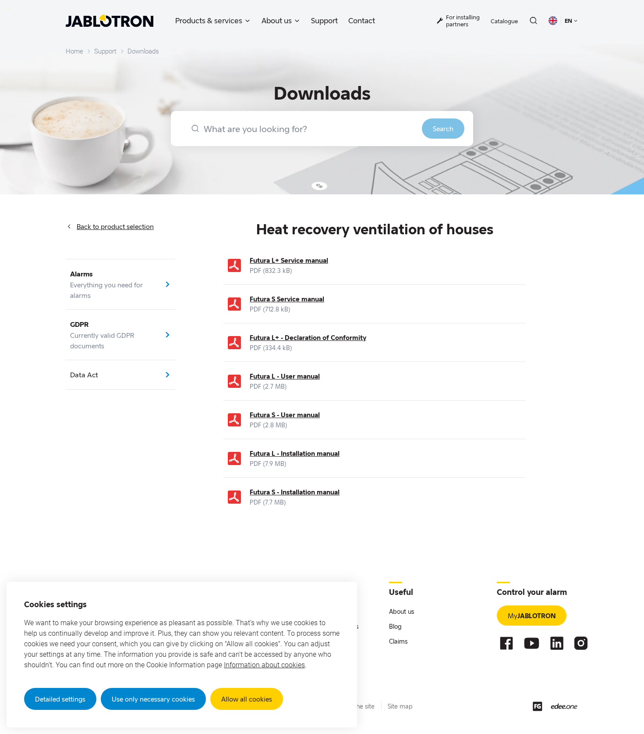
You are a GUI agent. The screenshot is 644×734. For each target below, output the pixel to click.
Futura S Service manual (287, 299)
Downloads (143, 51)
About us (277, 20)
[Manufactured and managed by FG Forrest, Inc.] (537, 706)
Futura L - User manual (285, 376)
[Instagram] (580, 643)
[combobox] (322, 128)
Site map (400, 706)
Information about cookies (264, 665)
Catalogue (504, 21)
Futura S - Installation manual (295, 492)
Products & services (208, 20)
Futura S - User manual (285, 415)
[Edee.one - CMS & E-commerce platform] (564, 706)
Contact (361, 20)
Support (324, 20)
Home (74, 51)
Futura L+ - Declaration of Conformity (308, 337)
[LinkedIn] (556, 643)
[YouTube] (531, 643)
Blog (395, 626)
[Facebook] (506, 643)
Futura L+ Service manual (289, 260)
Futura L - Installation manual (295, 453)
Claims (398, 641)
